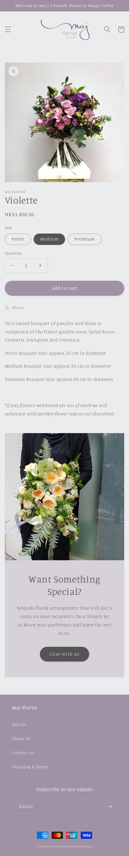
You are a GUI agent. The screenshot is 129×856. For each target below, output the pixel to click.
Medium (49, 238)
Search (19, 724)
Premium (84, 238)
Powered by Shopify (79, 846)
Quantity (13, 253)
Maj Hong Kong (56, 846)
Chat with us (65, 654)
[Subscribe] (110, 806)
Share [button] (18, 307)
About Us (21, 738)
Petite (17, 238)
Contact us (23, 752)
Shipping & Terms (30, 766)
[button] (8, 29)
